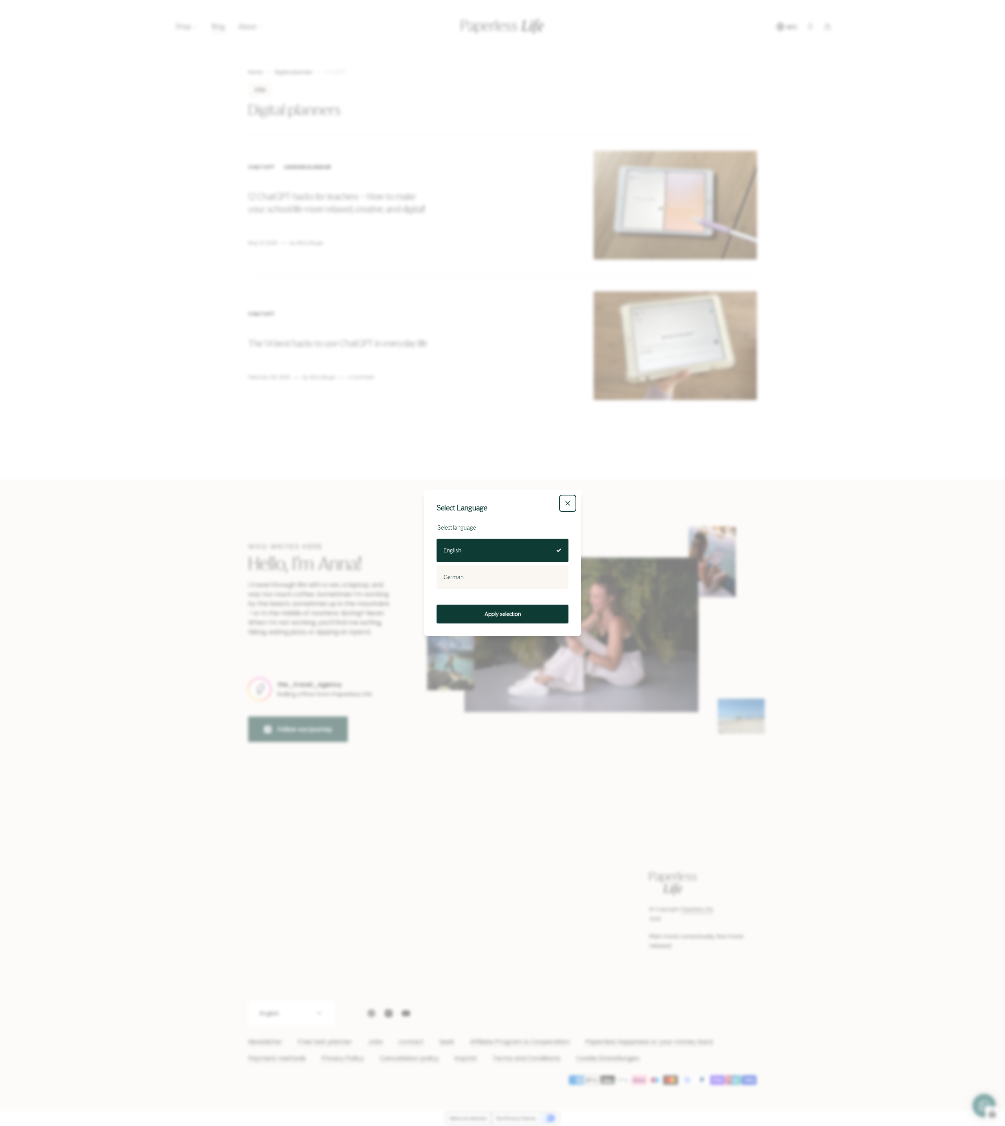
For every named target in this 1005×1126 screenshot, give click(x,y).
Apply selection (502, 614)
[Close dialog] (568, 503)
